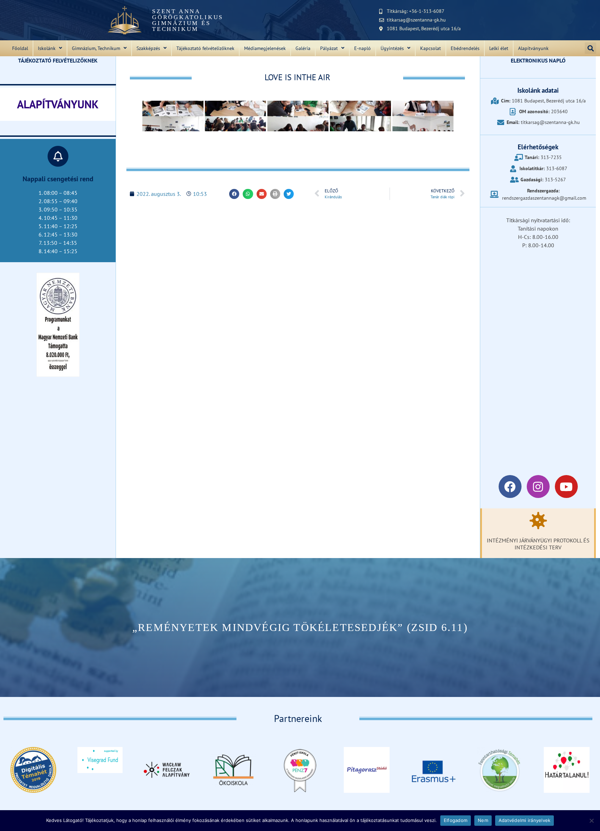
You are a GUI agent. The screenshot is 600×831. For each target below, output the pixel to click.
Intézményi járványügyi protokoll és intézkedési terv (538, 543)
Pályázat (329, 48)
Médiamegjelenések (265, 48)
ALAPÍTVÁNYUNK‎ (58, 104)
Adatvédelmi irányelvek (525, 820)
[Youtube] (566, 486)
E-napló (362, 48)
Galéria (302, 48)
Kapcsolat (430, 48)
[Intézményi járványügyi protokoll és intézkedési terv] (538, 520)
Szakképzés (148, 48)
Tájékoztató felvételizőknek (205, 48)
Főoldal (20, 48)
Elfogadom (455, 820)
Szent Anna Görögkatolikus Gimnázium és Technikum (187, 20)
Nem (483, 820)
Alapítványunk (533, 48)
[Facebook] (510, 486)
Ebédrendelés (465, 48)
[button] (590, 48)
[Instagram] (538, 486)
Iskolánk (47, 48)
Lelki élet (498, 48)
